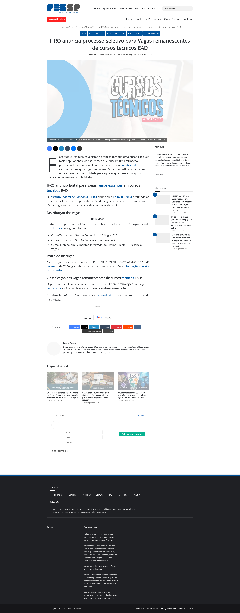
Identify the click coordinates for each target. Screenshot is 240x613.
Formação (125, 8)
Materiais (123, 494)
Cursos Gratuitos (76, 27)
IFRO (138, 33)
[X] (55, 148)
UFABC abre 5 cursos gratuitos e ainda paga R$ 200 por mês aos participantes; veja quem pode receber (95, 396)
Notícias (87, 494)
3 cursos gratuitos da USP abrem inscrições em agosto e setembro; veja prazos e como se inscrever (132, 395)
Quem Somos (109, 8)
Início (64, 27)
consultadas (106, 295)
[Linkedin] (61, 148)
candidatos (54, 288)
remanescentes (110, 185)
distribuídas (54, 228)
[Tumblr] (67, 148)
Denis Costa (92, 55)
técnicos (53, 190)
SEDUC (99, 494)
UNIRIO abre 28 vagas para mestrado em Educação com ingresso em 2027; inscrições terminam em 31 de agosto (62, 395)
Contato (152, 8)
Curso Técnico (93, 27)
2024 (83, 33)
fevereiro (52, 266)
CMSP (137, 494)
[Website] (64, 356)
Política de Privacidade (149, 19)
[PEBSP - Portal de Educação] (64, 8)
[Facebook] (49, 148)
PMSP (110, 494)
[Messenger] (73, 148)
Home (97, 8)
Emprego (139, 8)
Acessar (141, 415)
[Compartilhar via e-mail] (79, 148)
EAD (130, 33)
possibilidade (129, 165)
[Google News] (104, 317)
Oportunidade (151, 33)
